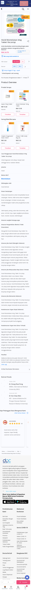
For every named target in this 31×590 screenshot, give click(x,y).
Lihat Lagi (4, 364)
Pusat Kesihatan (21, 516)
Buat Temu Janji (7, 529)
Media (4, 572)
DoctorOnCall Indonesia (20, 570)
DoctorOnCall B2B (22, 564)
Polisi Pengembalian (8, 546)
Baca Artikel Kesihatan (20, 522)
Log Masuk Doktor (8, 570)
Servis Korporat (21, 573)
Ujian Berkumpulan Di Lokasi (22, 542)
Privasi (4, 563)
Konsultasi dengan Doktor (8, 519)
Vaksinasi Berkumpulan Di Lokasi (21, 546)
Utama (3, 451)
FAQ (4, 565)
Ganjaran (5, 538)
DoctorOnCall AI (21, 567)
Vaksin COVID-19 (21, 536)
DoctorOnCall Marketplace (20, 561)
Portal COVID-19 (21, 539)
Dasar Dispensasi (7, 574)
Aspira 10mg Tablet (6, 104)
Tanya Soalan (6, 544)
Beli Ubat (18, 588)
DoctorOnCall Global (22, 558)
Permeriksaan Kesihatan (6, 532)
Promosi (5, 535)
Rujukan (11, 588)
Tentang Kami (6, 560)
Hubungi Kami (6, 558)
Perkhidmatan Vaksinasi (6, 541)
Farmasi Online (10, 451)
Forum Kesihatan (21, 519)
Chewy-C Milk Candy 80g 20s (21, 137)
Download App (23, 3)
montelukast (6, 179)
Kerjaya (5, 577)
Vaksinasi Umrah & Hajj (8, 526)
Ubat (18, 451)
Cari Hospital (6, 523)
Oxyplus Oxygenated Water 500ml (7, 137)
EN (28, 9)
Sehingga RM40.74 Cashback (22, 51)
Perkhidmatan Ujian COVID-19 (22, 533)
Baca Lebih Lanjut (11, 491)
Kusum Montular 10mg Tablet (22, 105)
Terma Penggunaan (8, 567)
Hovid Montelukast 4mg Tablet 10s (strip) (11, 453)
